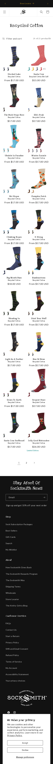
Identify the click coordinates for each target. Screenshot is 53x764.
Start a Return (12, 636)
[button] (4, 12)
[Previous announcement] (5, 4)
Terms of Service (14, 661)
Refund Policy (12, 655)
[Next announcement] (48, 4)
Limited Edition (33, 450)
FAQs (8, 623)
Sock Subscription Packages (19, 524)
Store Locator (12, 599)
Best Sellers (11, 530)
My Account (11, 668)
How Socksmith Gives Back (19, 567)
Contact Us (11, 630)
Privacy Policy (12, 642)
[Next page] (34, 463)
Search (9, 543)
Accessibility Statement (17, 674)
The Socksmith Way (15, 580)
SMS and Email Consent (17, 649)
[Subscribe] (44, 497)
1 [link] (19, 462)
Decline (25, 750)
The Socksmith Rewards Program (21, 574)
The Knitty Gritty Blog (16, 605)
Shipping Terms (13, 586)
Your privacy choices (15, 680)
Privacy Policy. (14, 735)
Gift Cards (11, 537)
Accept (25, 742)
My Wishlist (11, 549)
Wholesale (11, 593)
